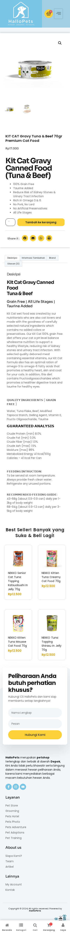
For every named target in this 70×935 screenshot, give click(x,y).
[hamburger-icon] (58, 13)
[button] (59, 43)
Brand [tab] (52, 257)
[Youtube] (23, 787)
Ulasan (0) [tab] (13, 263)
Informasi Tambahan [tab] (33, 257)
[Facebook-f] (8, 787)
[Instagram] (16, 787)
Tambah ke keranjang (40, 222)
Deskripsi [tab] (12, 257)
